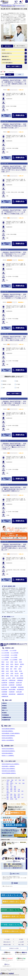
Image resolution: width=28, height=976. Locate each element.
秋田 (23, 780)
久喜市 (2, 673)
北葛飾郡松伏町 (4, 696)
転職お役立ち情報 (7, 944)
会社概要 (9, 970)
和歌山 (8, 792)
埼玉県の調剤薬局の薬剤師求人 (8, 728)
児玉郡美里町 (4, 691)
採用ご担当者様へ (4, 970)
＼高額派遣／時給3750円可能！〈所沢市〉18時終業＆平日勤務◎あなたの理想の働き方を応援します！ (13, 125)
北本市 (7, 673)
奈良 (22, 791)
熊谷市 (2, 661)
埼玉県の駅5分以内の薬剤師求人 (9, 770)
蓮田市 (2, 675)
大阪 (7, 791)
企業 (4, 387)
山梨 (11, 788)
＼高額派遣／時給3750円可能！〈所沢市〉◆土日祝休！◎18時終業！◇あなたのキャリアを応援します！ (13, 403)
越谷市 (7, 668)
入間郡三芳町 (4, 680)
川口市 (7, 661)
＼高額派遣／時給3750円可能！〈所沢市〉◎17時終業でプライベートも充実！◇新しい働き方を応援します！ (13, 338)
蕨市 (11, 668)
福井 (15, 786)
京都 (15, 791)
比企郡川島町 (4, 684)
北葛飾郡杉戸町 (20, 694)
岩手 (16, 780)
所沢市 (20, 661)
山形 (7, 781)
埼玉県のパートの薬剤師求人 (8, 755)
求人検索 (21, 939)
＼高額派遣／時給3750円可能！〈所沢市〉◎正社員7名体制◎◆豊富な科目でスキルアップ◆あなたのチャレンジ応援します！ (13, 446)
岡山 (15, 794)
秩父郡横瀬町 (13, 687)
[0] (21, 1)
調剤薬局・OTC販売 (7, 384)
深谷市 (16, 666)
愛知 (7, 789)
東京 (7, 783)
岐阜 (15, 789)
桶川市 (20, 671)
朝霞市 (2, 671)
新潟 (7, 788)
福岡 (7, 797)
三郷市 (21, 673)
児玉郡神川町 (11, 691)
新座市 (16, 671)
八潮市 (11, 673)
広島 (19, 794)
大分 (22, 797)
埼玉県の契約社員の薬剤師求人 (8, 750)
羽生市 (7, 666)
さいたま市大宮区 (5, 652)
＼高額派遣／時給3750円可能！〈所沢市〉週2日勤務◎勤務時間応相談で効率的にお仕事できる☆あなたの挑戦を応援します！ (13, 169)
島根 (11, 794)
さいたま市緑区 (4, 659)
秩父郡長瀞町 (4, 689)
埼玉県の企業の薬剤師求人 (7, 737)
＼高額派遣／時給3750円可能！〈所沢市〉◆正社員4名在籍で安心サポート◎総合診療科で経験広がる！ (13, 489)
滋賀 (19, 791)
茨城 (23, 783)
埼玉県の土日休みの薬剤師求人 (8, 768)
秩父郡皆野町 (21, 687)
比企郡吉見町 (11, 684)
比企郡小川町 (19, 682)
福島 (11, 781)
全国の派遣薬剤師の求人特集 (6, 5)
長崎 (15, 797)
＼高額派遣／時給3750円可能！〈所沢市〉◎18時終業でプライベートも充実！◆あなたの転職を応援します (13, 211)
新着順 (9, 74)
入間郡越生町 (20, 680)
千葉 (16, 783)
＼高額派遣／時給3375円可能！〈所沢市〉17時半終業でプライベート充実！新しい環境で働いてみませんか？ (13, 254)
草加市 (2, 668)
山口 (22, 794)
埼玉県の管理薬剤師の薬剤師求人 (9, 773)
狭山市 (2, 666)
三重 (19, 789)
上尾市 (20, 666)
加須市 (7, 664)
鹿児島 (11, 799)
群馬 (7, 784)
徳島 (7, 795)
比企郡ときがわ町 (5, 687)
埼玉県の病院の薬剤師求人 (7, 731)
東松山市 (17, 664)
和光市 (11, 671)
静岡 (11, 789)
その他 (17, 387)
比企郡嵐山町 (11, 682)
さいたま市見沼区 (14, 652)
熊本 (19, 797)
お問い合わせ (22, 969)
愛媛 (15, 795)
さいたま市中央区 (5, 655)
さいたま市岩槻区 (13, 659)
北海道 (8, 780)
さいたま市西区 (4, 650)
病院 (17, 381)
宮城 (20, 780)
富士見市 (17, 673)
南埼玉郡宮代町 (12, 694)
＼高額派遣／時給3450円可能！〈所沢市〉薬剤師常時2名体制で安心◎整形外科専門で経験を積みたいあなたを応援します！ (13, 547)
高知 (19, 795)
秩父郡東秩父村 (20, 689)
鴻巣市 (11, 666)
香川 (11, 795)
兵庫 (11, 791)
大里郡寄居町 (4, 694)
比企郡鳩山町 (19, 684)
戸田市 (15, 668)
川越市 (20, 659)
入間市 (19, 668)
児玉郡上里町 (19, 691)
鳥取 (7, 794)
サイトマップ (3, 969)
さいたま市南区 (14, 657)
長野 (15, 788)
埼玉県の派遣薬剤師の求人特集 (19, 5)
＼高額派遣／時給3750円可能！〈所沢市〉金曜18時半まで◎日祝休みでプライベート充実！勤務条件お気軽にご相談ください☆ (13, 82)
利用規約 (7, 969)
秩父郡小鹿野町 (12, 689)
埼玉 (20, 783)
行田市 (11, 661)
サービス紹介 (7, 939)
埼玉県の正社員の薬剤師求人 (8, 748)
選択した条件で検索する (14, 66)
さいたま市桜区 (14, 655)
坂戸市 (7, 675)
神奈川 (11, 783)
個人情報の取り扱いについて (15, 969)
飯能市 (2, 664)
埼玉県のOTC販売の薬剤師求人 (8, 735)
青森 (12, 780)
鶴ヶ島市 (17, 675)
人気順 (19, 74)
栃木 (11, 784)
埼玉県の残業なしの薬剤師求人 (8, 766)
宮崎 (7, 799)
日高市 (21, 675)
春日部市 (22, 664)
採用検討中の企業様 (14, 948)
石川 (11, 786)
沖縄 (16, 799)
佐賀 (11, 797)
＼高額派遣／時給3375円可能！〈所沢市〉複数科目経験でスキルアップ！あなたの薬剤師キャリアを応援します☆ (14, 296)
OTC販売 (18, 384)
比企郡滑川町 (4, 682)
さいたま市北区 (13, 650)
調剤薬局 (4, 381)
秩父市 (16, 661)
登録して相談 (21, 944)
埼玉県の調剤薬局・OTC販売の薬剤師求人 (11, 733)
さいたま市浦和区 (5, 657)
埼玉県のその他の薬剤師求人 (8, 740)
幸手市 (11, 675)
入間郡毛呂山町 (12, 680)
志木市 (7, 671)
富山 (7, 786)
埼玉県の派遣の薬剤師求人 (7, 753)
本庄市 (11, 664)
